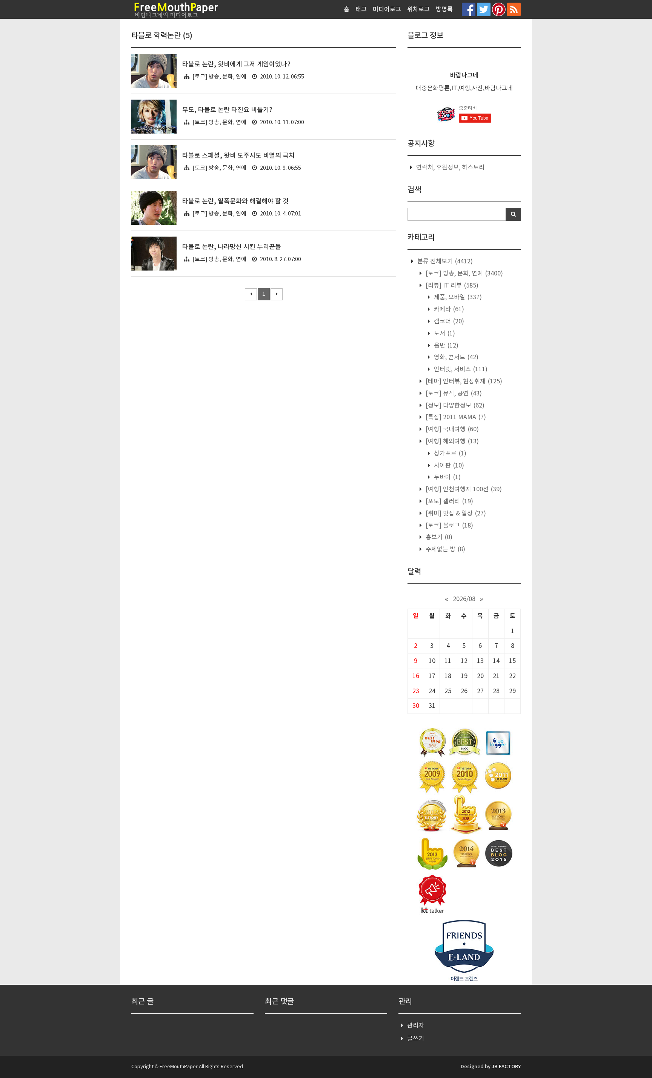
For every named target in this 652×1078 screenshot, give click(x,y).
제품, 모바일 (457, 297)
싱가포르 (449, 453)
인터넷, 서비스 (459, 369)
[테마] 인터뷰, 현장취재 (463, 381)
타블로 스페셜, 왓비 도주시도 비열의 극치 (238, 156)
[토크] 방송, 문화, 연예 (219, 77)
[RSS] (514, 9)
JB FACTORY (506, 1067)
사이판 (448, 465)
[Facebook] (468, 9)
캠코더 (448, 321)
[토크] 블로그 (448, 525)
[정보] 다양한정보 (454, 405)
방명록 (444, 9)
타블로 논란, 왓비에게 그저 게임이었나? (236, 64)
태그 (361, 9)
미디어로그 (387, 9)
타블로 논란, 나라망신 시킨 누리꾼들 (231, 247)
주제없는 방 (444, 549)
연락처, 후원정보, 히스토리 (450, 167)
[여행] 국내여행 (451, 429)
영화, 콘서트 (455, 357)
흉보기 (438, 537)
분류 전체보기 (444, 261)
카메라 (448, 309)
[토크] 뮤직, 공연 (453, 393)
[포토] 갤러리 (448, 501)
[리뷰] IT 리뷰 (451, 285)
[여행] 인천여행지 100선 (463, 489)
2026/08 (464, 599)
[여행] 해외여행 (451, 441)
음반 (445, 345)
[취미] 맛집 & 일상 (455, 513)
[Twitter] (484, 9)
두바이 (446, 477)
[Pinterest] (499, 9)
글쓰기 (415, 1038)
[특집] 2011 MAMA (455, 417)
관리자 (415, 1025)
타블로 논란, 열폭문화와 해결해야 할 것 (235, 201)
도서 (443, 333)
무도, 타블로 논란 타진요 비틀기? (227, 110)
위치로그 (418, 9)
